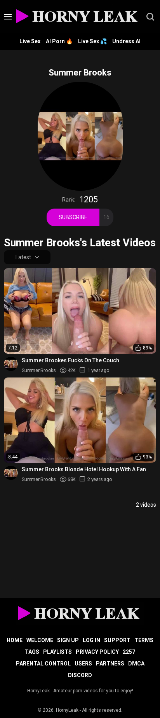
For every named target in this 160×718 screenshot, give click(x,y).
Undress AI (126, 41)
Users (83, 663)
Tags (32, 652)
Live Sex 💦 (92, 41)
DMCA (136, 663)
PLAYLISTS (57, 652)
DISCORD (80, 675)
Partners (110, 663)
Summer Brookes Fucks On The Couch (70, 360)
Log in (91, 640)
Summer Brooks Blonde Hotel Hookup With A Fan (84, 469)
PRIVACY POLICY (97, 652)
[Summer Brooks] (11, 364)
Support (117, 640)
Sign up (68, 640)
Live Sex (29, 41)
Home (15, 640)
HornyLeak (67, 710)
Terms (143, 640)
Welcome (39, 640)
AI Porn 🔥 (59, 41)
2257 (129, 652)
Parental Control (43, 663)
